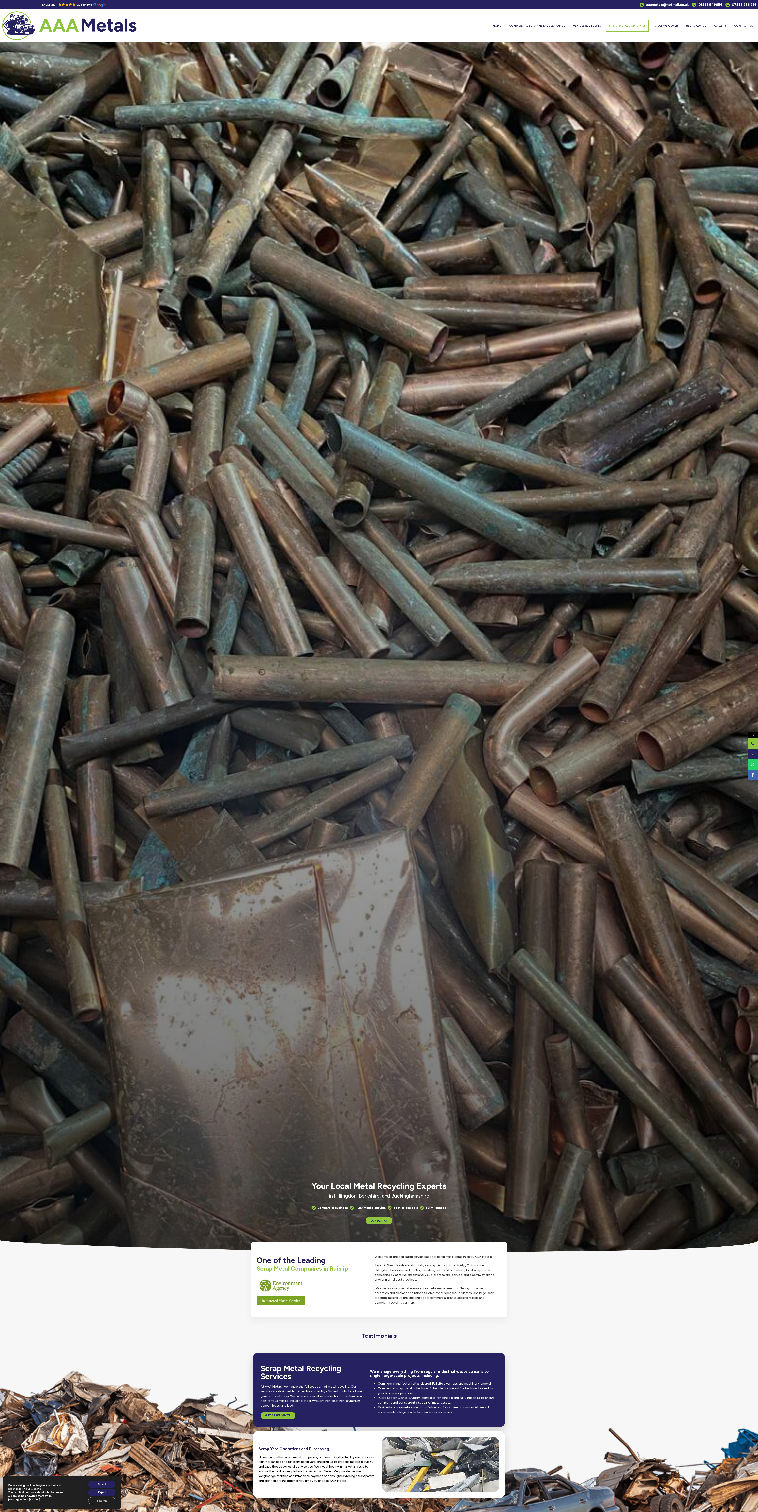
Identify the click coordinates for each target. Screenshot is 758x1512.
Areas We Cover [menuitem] (666, 25)
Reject (102, 1492)
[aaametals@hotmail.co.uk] (753, 754)
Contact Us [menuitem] (743, 25)
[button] (74, 5)
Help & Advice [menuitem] (696, 25)
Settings (102, 1501)
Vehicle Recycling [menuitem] (587, 25)
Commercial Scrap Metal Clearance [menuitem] (537, 25)
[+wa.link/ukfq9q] (753, 764)
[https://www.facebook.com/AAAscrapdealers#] (753, 775)
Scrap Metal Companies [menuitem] (627, 25)
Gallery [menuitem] (720, 25)
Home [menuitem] (497, 25)
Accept (102, 1484)
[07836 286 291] (753, 743)
